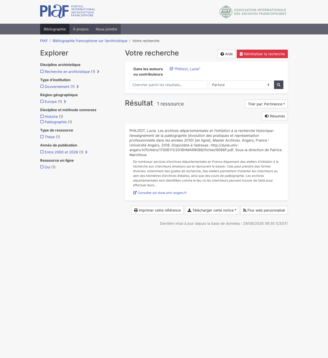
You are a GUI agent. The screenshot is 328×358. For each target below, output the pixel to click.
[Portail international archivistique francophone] (67, 11)
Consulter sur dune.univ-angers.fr (162, 193)
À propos (81, 29)
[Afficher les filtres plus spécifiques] (98, 71)
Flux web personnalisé (265, 210)
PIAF (44, 40)
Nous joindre (106, 29)
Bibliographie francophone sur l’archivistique (90, 40)
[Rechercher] (278, 84)
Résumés (277, 116)
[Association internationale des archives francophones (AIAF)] (253, 11)
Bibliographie (55, 29)
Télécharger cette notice (212, 210)
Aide (228, 54)
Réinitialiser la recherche (264, 54)
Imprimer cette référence (159, 210)
